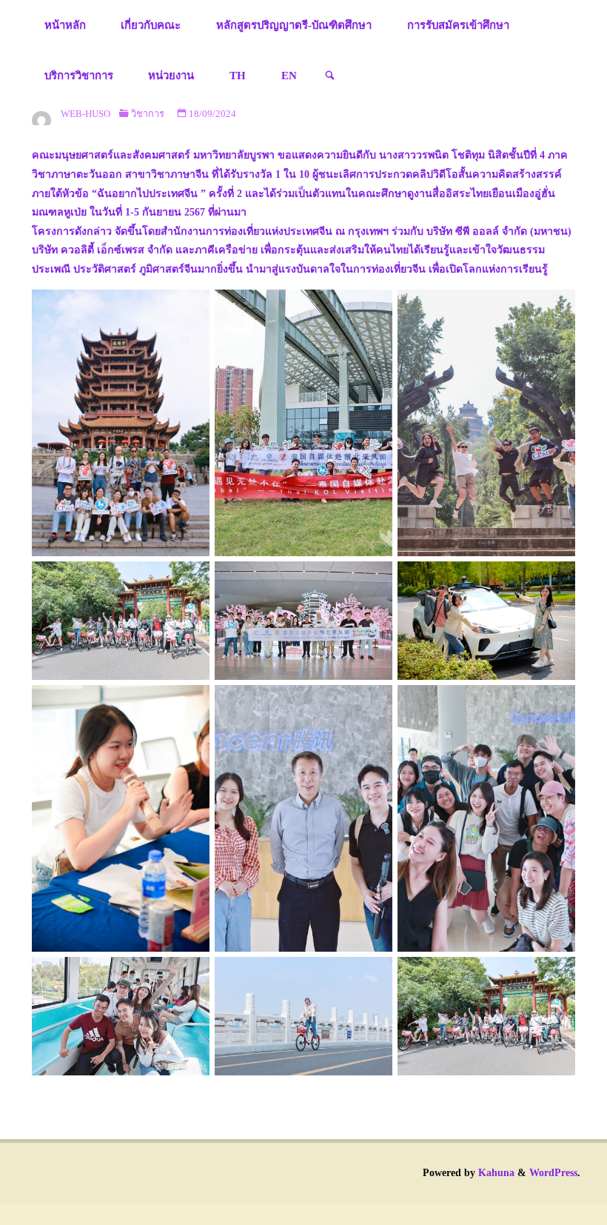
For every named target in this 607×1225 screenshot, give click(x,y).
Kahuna (494, 1172)
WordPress (553, 1172)
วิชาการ (147, 114)
